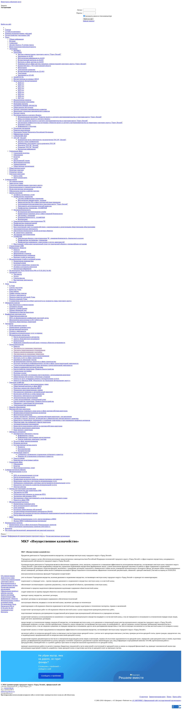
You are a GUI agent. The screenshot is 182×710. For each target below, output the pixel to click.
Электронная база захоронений (24, 405)
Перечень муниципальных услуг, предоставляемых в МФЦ (34, 519)
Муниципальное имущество (19, 335)
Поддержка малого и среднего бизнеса (27, 115)
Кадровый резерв (19, 263)
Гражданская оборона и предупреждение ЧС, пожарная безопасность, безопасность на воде (51, 238)
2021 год (21, 86)
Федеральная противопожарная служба (32, 212)
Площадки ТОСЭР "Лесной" (28, 147)
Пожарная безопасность (22, 210)
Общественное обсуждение (23, 107)
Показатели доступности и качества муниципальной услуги (35, 485)
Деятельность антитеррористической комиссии (35, 206)
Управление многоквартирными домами (28, 390)
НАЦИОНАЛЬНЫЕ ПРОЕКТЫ (25, 105)
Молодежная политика (21, 162)
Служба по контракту (13, 31)
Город (7, 37)
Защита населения (15, 193)
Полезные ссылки (24, 124)
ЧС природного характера (22, 232)
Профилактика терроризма (23, 196)
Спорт (15, 159)
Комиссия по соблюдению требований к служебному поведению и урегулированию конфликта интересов (51, 420)
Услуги (16, 276)
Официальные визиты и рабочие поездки (24, 191)
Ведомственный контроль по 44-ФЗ (30, 60)
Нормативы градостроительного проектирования (31, 356)
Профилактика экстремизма (23, 225)
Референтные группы (21, 134)
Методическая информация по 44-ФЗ (31, 58)
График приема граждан (18, 293)
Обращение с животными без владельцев (28, 403)
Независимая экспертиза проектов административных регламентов (37, 479)
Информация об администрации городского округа (26, 536)
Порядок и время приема (18, 308)
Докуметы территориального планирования (29, 350)
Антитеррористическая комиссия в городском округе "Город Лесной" (43, 204)
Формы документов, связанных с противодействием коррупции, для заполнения (42, 416)
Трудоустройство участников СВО (17, 35)
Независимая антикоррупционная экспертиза (29, 413)
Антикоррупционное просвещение (26, 424)
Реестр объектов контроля (22, 515)
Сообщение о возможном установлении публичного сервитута (40, 454)
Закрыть (4, 5)
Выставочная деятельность (23, 280)
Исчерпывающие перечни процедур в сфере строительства (34, 361)
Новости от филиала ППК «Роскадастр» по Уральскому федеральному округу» (41, 380)
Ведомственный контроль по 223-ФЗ (31, 71)
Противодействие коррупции (19, 409)
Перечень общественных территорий (22, 322)
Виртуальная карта (20, 177)
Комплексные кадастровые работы (25, 460)
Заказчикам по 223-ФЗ (26, 75)
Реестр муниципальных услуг (24, 477)
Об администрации (16, 181)
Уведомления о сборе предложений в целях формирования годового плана (40, 498)
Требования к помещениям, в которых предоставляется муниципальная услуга (41, 483)
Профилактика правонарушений (25, 223)
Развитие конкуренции (21, 130)
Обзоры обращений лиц (18, 310)
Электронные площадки (26, 69)
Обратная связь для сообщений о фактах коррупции (32, 422)
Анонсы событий (19, 251)
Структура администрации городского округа (25, 185)
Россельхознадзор (24, 449)
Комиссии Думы (15, 289)
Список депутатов (15, 287)
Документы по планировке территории (27, 348)
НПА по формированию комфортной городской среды (29, 318)
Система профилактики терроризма (30, 198)
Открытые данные (16, 172)
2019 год (21, 83)
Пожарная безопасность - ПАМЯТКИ (31, 217)
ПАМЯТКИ (17, 236)
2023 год (21, 90)
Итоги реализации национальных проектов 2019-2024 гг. (29, 526)
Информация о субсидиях (27, 126)
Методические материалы (22, 415)
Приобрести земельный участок (24, 360)
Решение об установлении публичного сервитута (35, 456)
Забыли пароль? (88, 21)
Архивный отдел (15, 272)
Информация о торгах (25, 435)
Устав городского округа (18, 325)
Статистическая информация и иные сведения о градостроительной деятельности (42, 365)
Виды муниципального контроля (25, 506)
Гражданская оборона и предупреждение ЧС (29, 221)
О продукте (144, 697)
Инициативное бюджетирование (25, 81)
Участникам (22, 73)
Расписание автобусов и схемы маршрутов (28, 394)
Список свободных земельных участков (32, 439)
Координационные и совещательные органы (25, 187)
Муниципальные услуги (18, 471)
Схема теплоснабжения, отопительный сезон (29, 399)
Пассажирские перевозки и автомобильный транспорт (33, 392)
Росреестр (21, 447)
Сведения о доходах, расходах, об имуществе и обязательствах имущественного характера (45, 418)
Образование (18, 155)
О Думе (12, 286)
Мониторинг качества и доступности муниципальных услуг (35, 481)
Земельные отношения (17, 432)
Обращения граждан (12, 303)
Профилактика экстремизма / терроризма (32, 240)
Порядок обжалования (17, 407)
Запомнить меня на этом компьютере (98, 16)
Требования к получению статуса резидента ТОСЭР (36, 143)
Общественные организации (23, 166)
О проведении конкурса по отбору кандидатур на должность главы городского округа (40, 301)
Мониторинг (22, 67)
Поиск (169, 697)
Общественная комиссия (18, 316)
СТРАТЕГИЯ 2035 (20, 136)
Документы (17, 274)
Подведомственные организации (21, 189)
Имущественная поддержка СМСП (26, 79)
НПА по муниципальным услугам (25, 475)
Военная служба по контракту (24, 257)
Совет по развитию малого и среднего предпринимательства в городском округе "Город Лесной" (53, 121)
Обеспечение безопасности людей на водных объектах (33, 231)
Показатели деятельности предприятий (27, 396)
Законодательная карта (157, 697)
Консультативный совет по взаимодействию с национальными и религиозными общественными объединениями (54, 227)
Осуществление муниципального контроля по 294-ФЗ (32, 511)
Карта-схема (17, 176)
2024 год (21, 92)
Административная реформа (15, 470)
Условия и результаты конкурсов (25, 267)
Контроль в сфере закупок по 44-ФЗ (30, 62)
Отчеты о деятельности (17, 295)
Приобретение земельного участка (25, 433)
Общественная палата (17, 168)
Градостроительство (16, 344)
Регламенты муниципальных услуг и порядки (25, 333)
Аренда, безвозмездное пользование (26, 339)
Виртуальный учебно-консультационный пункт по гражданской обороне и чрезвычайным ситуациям (50, 244)
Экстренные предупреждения (24, 234)
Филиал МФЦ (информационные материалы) (29, 521)
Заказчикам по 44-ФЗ (25, 56)
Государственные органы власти (25, 445)
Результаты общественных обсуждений (27, 509)
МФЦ (11, 517)
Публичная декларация (21, 128)
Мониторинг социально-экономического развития (31, 111)
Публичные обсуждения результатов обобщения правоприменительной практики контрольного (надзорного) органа (55, 513)
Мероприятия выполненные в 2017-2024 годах (26, 320)
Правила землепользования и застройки (27, 352)
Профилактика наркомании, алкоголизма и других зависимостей (41, 242)
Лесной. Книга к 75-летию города (21, 45)
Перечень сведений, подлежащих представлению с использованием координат (41, 375)
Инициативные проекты (22, 100)
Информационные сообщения (24, 255)
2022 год (21, 88)
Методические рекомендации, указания (32, 200)
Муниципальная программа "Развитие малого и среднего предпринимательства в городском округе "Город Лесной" (60, 117)
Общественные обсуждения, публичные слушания (31, 377)
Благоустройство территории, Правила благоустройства (33, 369)
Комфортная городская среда (15, 314)
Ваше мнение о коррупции (23, 430)
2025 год (21, 94)
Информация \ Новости (17, 248)
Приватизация (18, 341)
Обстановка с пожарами (26, 215)
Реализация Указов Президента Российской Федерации (33, 132)
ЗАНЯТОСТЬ (18, 77)
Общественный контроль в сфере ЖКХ (27, 386)
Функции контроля (20, 443)
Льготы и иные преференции (28, 141)
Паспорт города (19, 113)
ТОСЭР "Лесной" (19, 138)
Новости (16, 250)
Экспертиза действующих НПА (24, 496)
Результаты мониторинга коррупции (26, 428)
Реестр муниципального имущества (26, 337)
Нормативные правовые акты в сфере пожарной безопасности (40, 214)
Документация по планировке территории (28, 354)
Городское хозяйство (16, 382)
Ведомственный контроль (18, 329)
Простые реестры (19, 487)
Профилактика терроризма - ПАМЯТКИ (32, 208)
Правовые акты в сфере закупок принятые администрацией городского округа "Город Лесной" (52, 64)
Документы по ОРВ (20, 492)
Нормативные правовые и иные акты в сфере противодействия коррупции (40, 411)
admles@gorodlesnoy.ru (8, 691)
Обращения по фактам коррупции (21, 312)
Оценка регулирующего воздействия (22, 488)
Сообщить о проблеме (51, 676)
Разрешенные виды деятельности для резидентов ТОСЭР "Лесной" (42, 140)
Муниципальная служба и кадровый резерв (25, 259)
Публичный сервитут (21, 452)
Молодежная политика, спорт (24, 468)
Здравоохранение (19, 164)
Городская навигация (17, 174)
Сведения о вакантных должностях (26, 265)
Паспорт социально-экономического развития (30, 109)
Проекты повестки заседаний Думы (22, 297)
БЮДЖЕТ (17, 50)
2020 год (21, 85)
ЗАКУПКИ (17, 52)
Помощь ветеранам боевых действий (18, 33)
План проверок (18, 507)
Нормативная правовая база (23, 261)
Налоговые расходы (20, 104)
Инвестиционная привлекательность (22, 47)
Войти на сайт (6, 24)
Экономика (13, 49)
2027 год (21, 98)
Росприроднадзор (24, 451)
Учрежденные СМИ (16, 246)
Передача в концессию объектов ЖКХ (27, 388)
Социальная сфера (15, 151)
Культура (16, 157)
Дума (7, 284)
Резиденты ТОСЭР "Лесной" (28, 145)
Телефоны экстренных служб (24, 195)
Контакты (12, 282)
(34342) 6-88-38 (8, 688)
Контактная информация (26, 149)
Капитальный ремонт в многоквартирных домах (31, 384)
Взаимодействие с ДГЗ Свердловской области (34, 66)
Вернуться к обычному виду (11, 2)
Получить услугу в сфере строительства (27, 358)
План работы (14, 291)
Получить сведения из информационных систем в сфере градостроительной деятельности (45, 363)
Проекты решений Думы (18, 299)
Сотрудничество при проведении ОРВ (27, 490)
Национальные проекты (13, 523)
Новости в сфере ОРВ (21, 500)
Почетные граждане (16, 170)
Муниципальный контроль (19, 502)
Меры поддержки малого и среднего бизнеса (34, 119)
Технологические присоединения (25, 397)
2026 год (21, 96)
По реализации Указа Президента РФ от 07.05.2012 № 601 (30, 270)
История (12, 41)
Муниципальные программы (23, 102)
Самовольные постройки (22, 371)
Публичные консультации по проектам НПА (29, 494)
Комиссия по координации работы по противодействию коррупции (37, 426)
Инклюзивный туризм (21, 160)
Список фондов (19, 278)
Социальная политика (21, 153)
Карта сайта (177, 697)
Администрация (11, 179)
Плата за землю (19, 458)
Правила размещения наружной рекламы (28, 367)
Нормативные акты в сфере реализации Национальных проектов (32, 525)
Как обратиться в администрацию (21, 305)
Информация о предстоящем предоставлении (34, 437)
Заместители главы (16, 183)
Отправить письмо (16, 306)
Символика (13, 43)
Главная (8, 30)
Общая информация (16, 39)
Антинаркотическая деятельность (25, 229)
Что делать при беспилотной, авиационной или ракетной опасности (29, 530)
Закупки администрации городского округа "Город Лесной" (39, 54)
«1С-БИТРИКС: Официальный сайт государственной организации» (156, 700)
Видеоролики (22, 219)
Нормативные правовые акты (20, 327)
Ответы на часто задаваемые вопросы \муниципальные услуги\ (36, 378)
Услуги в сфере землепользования (25, 441)
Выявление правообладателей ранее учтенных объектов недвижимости (39, 342)
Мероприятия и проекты (22, 253)
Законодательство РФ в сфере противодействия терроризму (39, 202)
